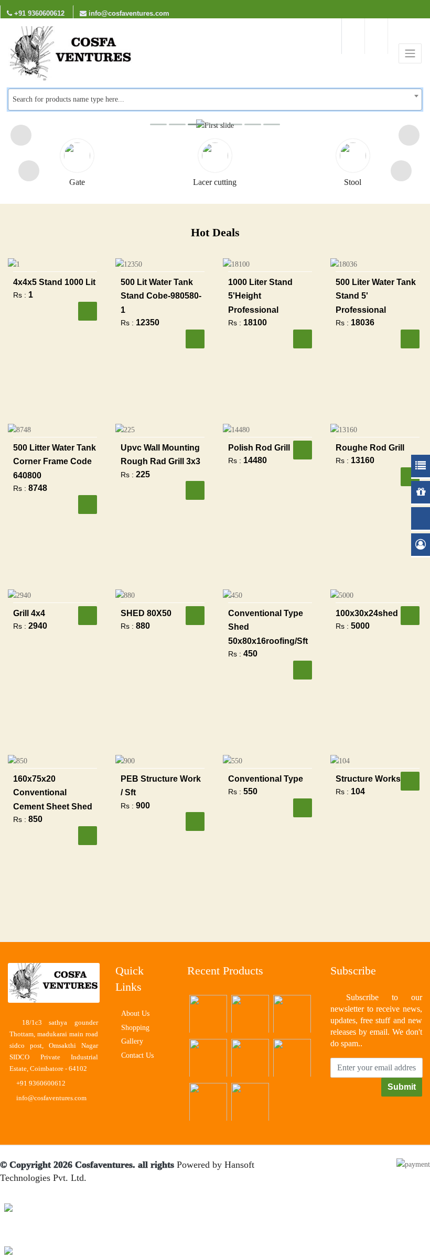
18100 (255, 322)
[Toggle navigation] (410, 53)
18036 (362, 322)
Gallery (132, 1041)
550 (250, 791)
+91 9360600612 (38, 13)
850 (35, 819)
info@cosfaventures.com (128, 13)
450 (250, 653)
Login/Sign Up (353, 36)
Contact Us (137, 1055)
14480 (255, 460)
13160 (362, 460)
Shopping (135, 1028)
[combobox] (215, 100)
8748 (37, 488)
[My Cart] (376, 36)
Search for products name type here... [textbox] (68, 99)
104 (358, 791)
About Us (135, 1013)
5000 (360, 625)
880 (143, 625)
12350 (147, 322)
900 (143, 805)
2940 (37, 625)
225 (143, 474)
